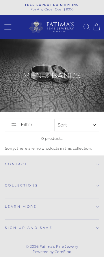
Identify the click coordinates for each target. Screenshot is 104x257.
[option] (52, 7)
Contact (16, 164)
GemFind (63, 251)
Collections (21, 185)
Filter (26, 124)
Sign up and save (28, 228)
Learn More (21, 206)
